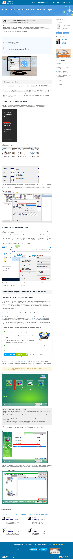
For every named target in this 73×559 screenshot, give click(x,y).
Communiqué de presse (18, 544)
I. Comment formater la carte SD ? (13, 42)
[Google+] (22, 549)
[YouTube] (25, 549)
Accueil (10, 544)
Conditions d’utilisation (28, 544)
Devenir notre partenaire (57, 544)
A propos (49, 544)
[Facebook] (15, 549)
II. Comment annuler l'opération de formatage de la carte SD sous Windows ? (22, 48)
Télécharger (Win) (59, 33)
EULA (34, 544)
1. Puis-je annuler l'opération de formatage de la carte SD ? (18, 49)
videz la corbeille (30, 318)
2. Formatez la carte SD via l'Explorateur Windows (17, 45)
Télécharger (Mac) (66, 33)
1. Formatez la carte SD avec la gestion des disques (17, 43)
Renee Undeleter (5, 316)
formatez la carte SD (40, 318)
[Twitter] (18, 549)
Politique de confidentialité (42, 544)
